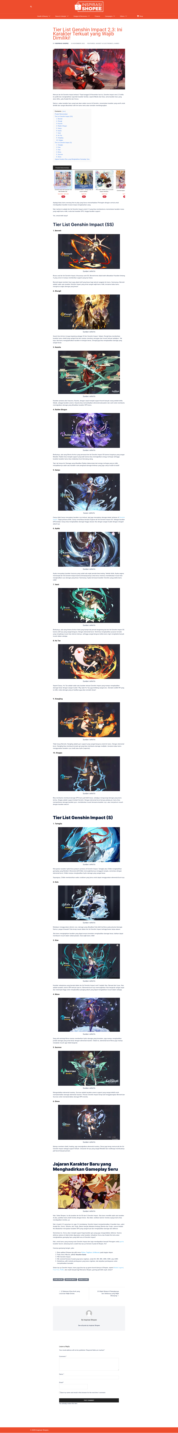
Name (61, 1374)
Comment (62, 1356)
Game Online (58, 1279)
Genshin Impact (71, 1279)
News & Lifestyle (60, 16)
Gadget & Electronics (80, 16)
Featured (91, 43)
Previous (54, 185)
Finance (97, 16)
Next (124, 185)
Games (116, 43)
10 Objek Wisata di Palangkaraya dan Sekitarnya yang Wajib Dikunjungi (108, 1293)
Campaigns (108, 16)
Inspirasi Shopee (62, 43)
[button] (31, 6)
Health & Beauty (42, 16)
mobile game (83, 1279)
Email (61, 1382)
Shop (141, 16)
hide (64, 111)
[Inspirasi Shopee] (89, 6)
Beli (63, 196)
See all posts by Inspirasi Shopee (89, 1325)
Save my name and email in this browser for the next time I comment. (83, 1392)
